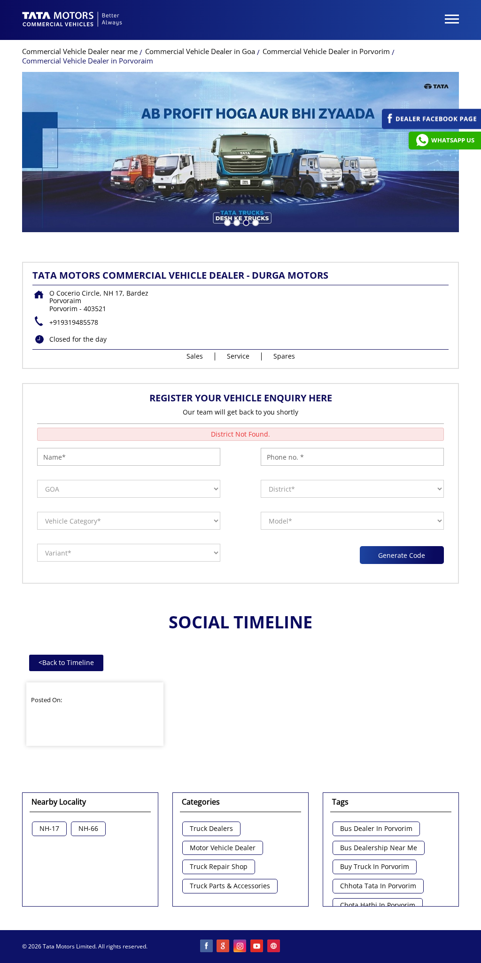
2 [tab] (235, 221)
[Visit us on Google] (224, 947)
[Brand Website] (274, 947)
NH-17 (49, 829)
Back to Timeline (66, 662)
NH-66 (88, 829)
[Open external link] (431, 126)
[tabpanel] (240, 152)
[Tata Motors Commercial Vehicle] (72, 20)
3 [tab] (245, 221)
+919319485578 (73, 322)
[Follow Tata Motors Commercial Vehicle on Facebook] (207, 947)
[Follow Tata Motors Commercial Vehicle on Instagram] (240, 947)
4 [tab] (254, 221)
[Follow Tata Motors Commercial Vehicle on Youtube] (257, 947)
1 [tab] (226, 221)
